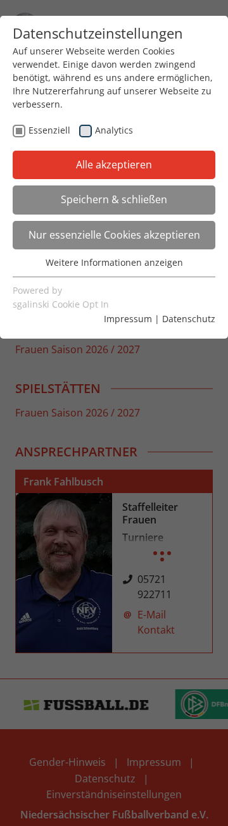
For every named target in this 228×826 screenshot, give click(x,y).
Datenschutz (188, 319)
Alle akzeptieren (114, 165)
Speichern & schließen (114, 199)
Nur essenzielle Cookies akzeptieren (114, 235)
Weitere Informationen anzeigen (114, 262)
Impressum (128, 319)
